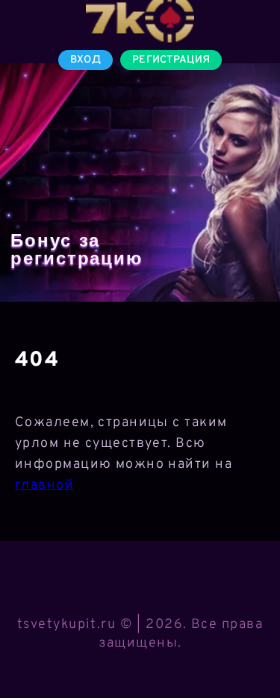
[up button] (246, 648)
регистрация (171, 60)
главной (44, 485)
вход (85, 60)
